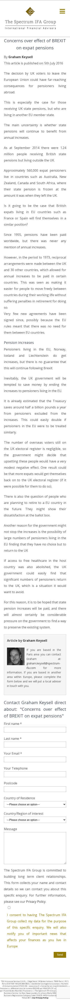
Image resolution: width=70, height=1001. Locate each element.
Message (10, 829)
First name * (13, 724)
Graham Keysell (20, 57)
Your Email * (13, 753)
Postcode (10, 783)
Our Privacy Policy (40, 997)
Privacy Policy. (36, 901)
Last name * (13, 738)
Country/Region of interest (23, 813)
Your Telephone (16, 768)
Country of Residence (19, 798)
